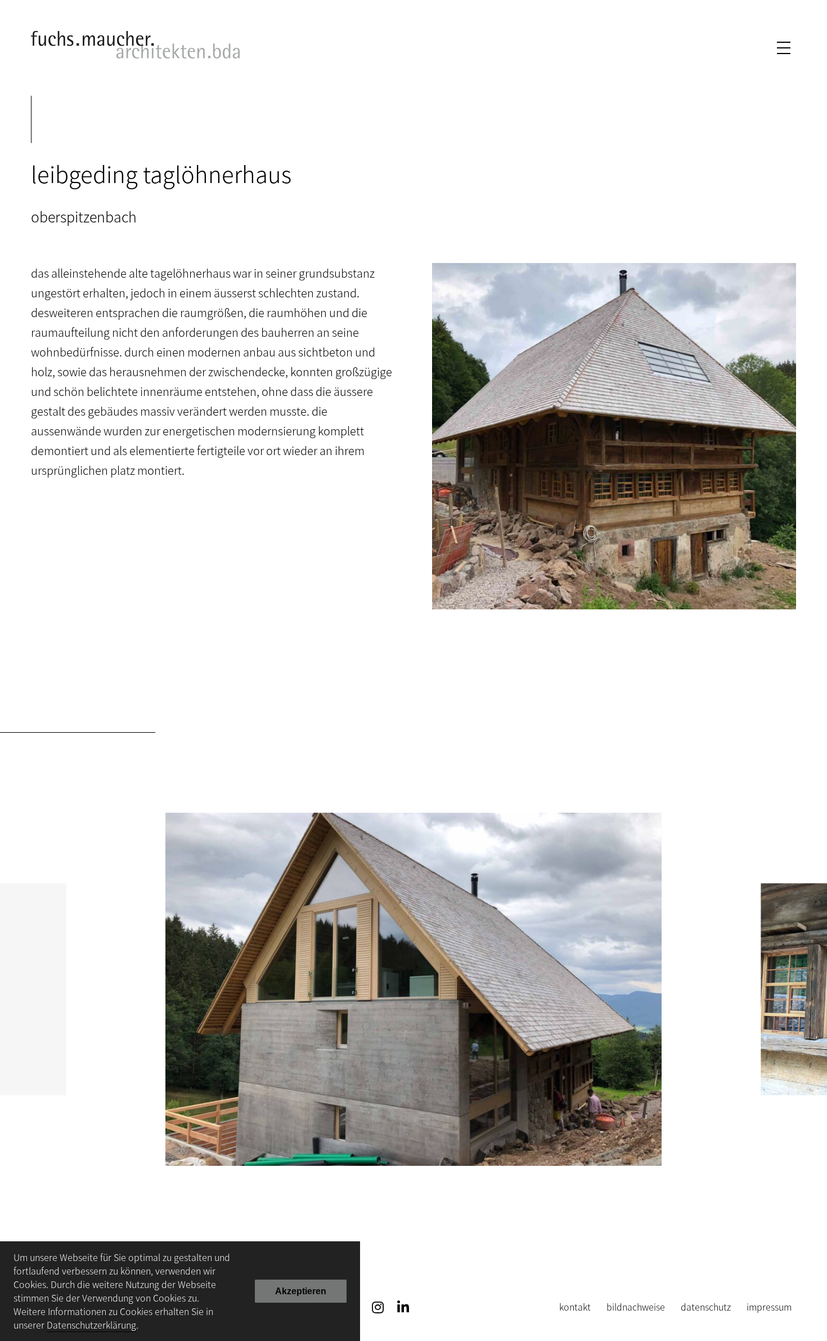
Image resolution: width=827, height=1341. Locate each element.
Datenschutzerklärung (91, 1324)
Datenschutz (706, 1306)
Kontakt (575, 1306)
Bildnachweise (635, 1306)
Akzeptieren (300, 1291)
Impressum (769, 1306)
